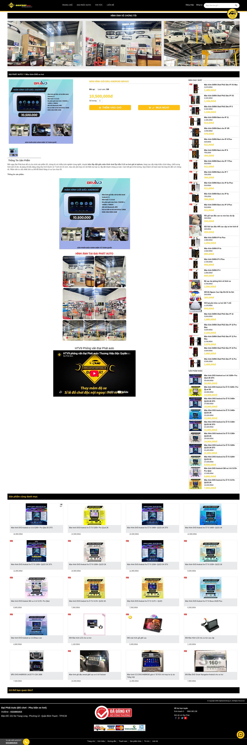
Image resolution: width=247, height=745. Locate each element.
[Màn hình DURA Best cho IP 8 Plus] (195, 143)
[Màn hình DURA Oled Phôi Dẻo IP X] (195, 110)
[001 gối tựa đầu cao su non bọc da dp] (195, 219)
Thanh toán (123, 741)
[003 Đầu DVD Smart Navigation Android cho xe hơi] (211, 661)
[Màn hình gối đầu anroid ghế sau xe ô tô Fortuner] (94, 661)
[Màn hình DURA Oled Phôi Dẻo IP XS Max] (195, 88)
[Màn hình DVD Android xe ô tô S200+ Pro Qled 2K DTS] (195, 379)
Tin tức (99, 5)
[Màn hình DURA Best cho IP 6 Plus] (195, 209)
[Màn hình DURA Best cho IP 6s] (195, 198)
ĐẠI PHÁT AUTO (84, 5)
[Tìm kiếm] (236, 5)
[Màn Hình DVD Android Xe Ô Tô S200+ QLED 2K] (195, 460)
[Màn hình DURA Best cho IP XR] (195, 132)
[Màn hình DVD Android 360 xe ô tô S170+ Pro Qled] (195, 472)
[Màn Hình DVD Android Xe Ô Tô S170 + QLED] (152, 588)
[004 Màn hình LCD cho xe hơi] (94, 624)
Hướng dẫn (112, 741)
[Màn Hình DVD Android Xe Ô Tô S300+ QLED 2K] (195, 437)
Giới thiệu (101, 741)
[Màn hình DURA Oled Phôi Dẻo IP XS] (195, 99)
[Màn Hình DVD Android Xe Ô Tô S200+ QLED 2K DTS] (195, 449)
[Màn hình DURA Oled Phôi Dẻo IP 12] (195, 318)
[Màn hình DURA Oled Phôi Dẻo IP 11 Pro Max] (195, 340)
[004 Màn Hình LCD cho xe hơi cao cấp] (210, 624)
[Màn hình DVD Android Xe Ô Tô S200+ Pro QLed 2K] (195, 391)
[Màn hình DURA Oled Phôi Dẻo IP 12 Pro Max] (195, 329)
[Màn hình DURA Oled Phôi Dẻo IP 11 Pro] (195, 363)
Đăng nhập (190, 5)
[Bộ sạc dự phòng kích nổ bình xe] (195, 285)
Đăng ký (199, 5)
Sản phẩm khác (136, 741)
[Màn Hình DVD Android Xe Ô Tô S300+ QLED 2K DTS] (195, 426)
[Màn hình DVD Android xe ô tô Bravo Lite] (36, 624)
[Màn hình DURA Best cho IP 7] (195, 176)
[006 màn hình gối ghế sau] (152, 624)
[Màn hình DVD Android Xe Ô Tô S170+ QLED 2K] (195, 484)
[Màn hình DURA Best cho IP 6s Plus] (195, 187)
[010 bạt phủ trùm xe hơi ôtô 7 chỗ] (195, 307)
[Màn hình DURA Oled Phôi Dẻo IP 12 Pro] (195, 352)
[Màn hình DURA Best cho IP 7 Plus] (195, 165)
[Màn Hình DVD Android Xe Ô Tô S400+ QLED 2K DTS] (195, 402)
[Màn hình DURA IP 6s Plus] (195, 241)
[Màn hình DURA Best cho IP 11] (195, 121)
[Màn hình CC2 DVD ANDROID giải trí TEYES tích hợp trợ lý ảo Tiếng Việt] (152, 661)
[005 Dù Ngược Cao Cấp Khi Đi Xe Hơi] (195, 296)
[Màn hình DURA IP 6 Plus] (195, 263)
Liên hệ (110, 5)
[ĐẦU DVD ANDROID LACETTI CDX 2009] (36, 661)
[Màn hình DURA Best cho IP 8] (195, 154)
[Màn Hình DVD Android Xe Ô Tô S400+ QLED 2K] (195, 414)
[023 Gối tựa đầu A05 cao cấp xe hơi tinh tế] (195, 230)
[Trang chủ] (30, 5)
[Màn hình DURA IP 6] (195, 274)
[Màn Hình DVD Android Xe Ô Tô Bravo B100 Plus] (210, 588)
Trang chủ (67, 5)
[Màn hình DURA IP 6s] (195, 252)
